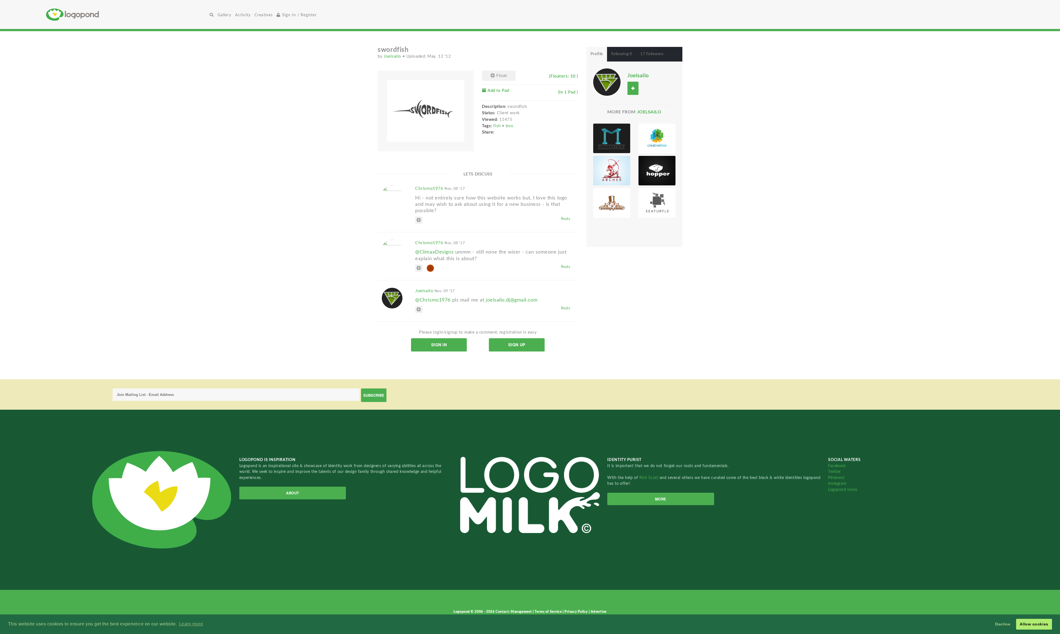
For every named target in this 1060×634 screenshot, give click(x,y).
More (660, 499)
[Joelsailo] (607, 82)
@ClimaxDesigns (434, 252)
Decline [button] (1002, 624)
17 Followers (652, 54)
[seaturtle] (656, 203)
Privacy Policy (577, 611)
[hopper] (656, 170)
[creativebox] (656, 138)
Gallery (224, 15)
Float (501, 75)
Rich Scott (649, 478)
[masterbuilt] (611, 138)
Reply (566, 219)
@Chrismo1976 (433, 300)
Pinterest (836, 478)
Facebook (837, 466)
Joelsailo (393, 56)
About (292, 493)
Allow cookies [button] (1034, 624)
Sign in (439, 344)
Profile (596, 54)
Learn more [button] (191, 624)
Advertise (598, 611)
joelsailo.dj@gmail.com (511, 300)
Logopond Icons (842, 490)
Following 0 (621, 54)
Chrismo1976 (440, 188)
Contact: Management (514, 611)
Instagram (837, 483)
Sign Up (517, 344)
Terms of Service (549, 611)
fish (497, 126)
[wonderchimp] (611, 203)
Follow (632, 88)
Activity (243, 15)
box (509, 126)
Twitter (834, 472)
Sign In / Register (299, 15)
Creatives (264, 15)
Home (126, 14)
